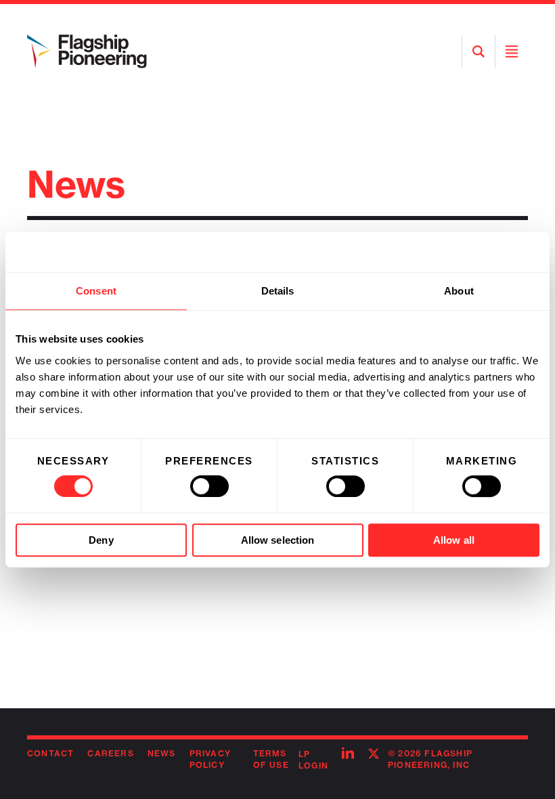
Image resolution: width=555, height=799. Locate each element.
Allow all (453, 540)
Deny (101, 540)
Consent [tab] (96, 291)
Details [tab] (277, 291)
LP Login (313, 760)
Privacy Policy (210, 759)
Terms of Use (271, 759)
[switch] (209, 486)
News (162, 753)
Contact (50, 753)
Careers (110, 753)
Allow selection (278, 540)
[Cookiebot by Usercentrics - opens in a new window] (480, 252)
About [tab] (459, 291)
